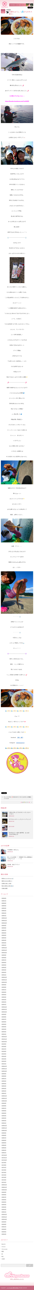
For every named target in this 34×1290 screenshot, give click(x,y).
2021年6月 (4, 1051)
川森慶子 (8, 9)
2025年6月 (4, 932)
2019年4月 (4, 1115)
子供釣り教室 (4, 888)
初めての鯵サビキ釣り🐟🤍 (8, 885)
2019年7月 (4, 1108)
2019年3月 (4, 1117)
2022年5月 (4, 1024)
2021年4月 (4, 1056)
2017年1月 (4, 1182)
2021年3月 (4, 1058)
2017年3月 (4, 1177)
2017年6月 (4, 1169)
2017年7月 (4, 1167)
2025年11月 (4, 920)
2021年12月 (4, 1036)
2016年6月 (4, 1199)
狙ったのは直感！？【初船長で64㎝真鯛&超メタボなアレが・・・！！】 (20, 857)
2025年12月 (4, 917)
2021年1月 (4, 1063)
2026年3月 (4, 910)
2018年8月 (4, 1135)
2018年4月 (4, 1145)
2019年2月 (4, 1120)
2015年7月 (4, 1226)
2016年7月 (4, 1197)
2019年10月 (4, 1100)
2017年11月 (4, 1157)
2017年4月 (4, 1174)
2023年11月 (4, 979)
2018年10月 (4, 1130)
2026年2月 (4, 913)
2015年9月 (4, 1221)
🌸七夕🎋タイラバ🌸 (25, 802)
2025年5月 (4, 935)
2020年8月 (4, 1076)
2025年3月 (4, 940)
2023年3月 (4, 999)
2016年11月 (4, 1187)
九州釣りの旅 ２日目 (6, 883)
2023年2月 (4, 1001)
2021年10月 (4, 1041)
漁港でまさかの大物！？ (7, 880)
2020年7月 (4, 1078)
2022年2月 (4, 1031)
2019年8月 (4, 1105)
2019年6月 (4, 1110)
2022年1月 (4, 1034)
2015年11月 (4, 1216)
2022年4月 (4, 1026)
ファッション (4, 1248)
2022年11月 (4, 1009)
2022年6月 (4, 1021)
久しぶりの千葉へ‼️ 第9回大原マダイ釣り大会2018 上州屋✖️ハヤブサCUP (18, 797)
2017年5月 (4, 1172)
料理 (3, 1251)
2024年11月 (4, 950)
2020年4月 (4, 1085)
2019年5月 (4, 1113)
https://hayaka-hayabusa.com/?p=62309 (17, 101)
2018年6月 (4, 1140)
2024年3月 (4, 969)
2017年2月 (4, 1179)
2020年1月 (4, 1093)
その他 (3, 1258)
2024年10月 (4, 952)
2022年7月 (4, 1019)
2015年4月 (4, 1234)
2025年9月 (4, 925)
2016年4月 (4, 1204)
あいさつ (3, 1243)
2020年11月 (4, 1068)
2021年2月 (4, 1061)
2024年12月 (4, 947)
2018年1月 (4, 1152)
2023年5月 (4, 994)
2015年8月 (4, 1224)
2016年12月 (4, 1184)
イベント (3, 1246)
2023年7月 (4, 989)
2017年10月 (4, 1159)
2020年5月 (4, 1083)
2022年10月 (4, 1011)
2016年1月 (4, 1211)
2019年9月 (4, 1103)
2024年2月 (4, 972)
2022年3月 (4, 1029)
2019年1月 (4, 1122)
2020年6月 (4, 1080)
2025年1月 (4, 945)
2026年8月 (4, 898)
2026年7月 (4, 900)
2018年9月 (4, 1132)
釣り (3, 1256)
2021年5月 (4, 1053)
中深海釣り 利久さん (13, 849)
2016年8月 (4, 1194)
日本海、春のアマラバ (13, 864)
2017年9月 (4, 1162)
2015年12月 (4, 1214)
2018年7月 (4, 1137)
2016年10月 (4, 1189)
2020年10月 (4, 1071)
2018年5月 (4, 1142)
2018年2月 (4, 1150)
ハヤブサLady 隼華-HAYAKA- (12, 1287)
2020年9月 (4, 1073)
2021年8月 (4, 1046)
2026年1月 (4, 915)
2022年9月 (4, 1014)
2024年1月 (4, 974)
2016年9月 (4, 1192)
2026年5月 (4, 905)
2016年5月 (4, 1201)
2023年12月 (4, 977)
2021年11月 (4, 1039)
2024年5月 (4, 964)
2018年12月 (4, 1125)
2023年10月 (4, 982)
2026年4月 (4, 908)
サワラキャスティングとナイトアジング (20, 819)
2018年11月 (4, 1127)
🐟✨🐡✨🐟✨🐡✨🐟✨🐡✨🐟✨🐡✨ (17, 748)
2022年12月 (4, 1006)
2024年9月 (4, 955)
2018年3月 (4, 1147)
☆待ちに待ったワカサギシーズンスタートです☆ (20, 813)
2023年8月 (4, 987)
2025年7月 (4, 930)
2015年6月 (4, 1229)
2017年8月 (4, 1164)
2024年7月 (4, 959)
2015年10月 (4, 1219)
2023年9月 (4, 984)
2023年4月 (4, 997)
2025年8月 (4, 927)
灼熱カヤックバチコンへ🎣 (7, 878)
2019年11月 (4, 1098)
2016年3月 (4, 1206)
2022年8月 (4, 1016)
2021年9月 (4, 1043)
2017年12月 (4, 1155)
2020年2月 (4, 1090)
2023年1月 (4, 1004)
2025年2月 (4, 942)
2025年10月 (4, 922)
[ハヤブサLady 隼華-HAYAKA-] (4, 4)
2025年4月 (4, 937)
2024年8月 (4, 957)
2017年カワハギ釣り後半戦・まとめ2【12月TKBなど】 (19, 833)
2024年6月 (4, 962)
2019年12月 (4, 1095)
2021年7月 (4, 1048)
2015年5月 (4, 1231)
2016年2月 (4, 1209)
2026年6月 (4, 903)
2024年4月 (4, 967)
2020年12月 (4, 1066)
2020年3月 (4, 1088)
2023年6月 (4, 992)
